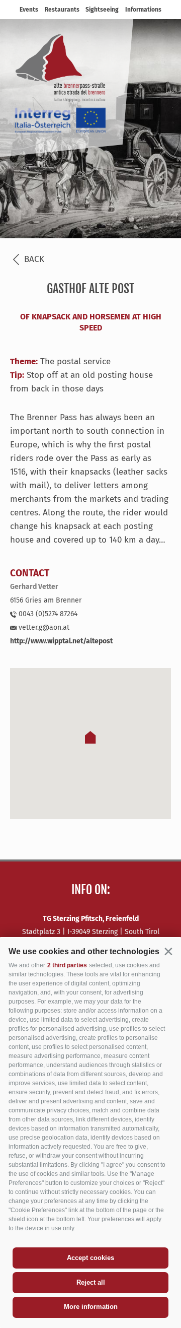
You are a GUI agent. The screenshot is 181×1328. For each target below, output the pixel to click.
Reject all (90, 1282)
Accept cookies (90, 1257)
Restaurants (62, 9)
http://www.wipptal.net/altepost (61, 641)
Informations (143, 9)
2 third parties (67, 965)
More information (91, 1306)
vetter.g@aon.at (43, 627)
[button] (168, 951)
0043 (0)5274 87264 (47, 614)
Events (29, 9)
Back (33, 259)
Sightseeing (102, 9)
